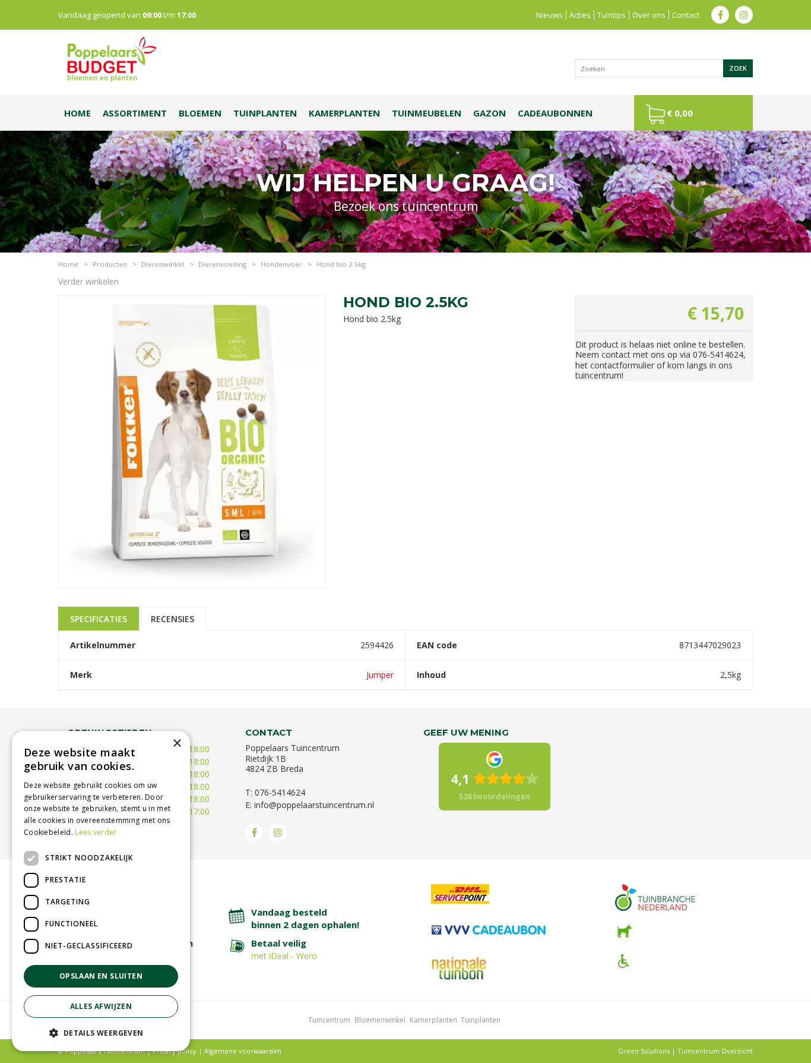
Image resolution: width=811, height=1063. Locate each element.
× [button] (176, 743)
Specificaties (98, 618)
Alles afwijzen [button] (101, 1006)
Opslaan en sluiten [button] (100, 976)
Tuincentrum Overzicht (715, 1050)
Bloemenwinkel (380, 1019)
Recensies (172, 618)
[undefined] (192, 443)
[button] (101, 1032)
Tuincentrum (329, 1019)
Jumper (380, 674)
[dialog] (101, 891)
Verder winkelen (88, 281)
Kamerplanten (433, 1019)
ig (744, 15)
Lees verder (95, 832)
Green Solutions (644, 1050)
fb (720, 15)
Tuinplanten (480, 1019)
